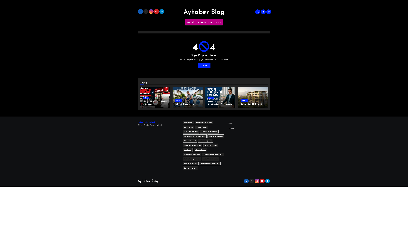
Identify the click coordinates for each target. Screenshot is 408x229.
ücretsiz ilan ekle (190, 168)
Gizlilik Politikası (205, 22)
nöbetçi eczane (200, 150)
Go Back (204, 65)
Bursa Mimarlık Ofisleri (251, 104)
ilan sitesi (187, 150)
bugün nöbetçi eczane (204, 122)
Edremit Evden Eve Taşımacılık (194, 136)
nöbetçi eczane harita (192, 154)
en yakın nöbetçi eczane (192, 145)
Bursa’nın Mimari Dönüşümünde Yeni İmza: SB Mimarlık (219, 104)
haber (145, 98)
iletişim (218, 22)
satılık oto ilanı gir (190, 163)
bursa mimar (188, 127)
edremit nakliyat (190, 141)
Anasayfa (191, 22)
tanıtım (244, 100)
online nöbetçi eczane (192, 159)
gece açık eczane (211, 145)
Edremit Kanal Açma (184, 104)
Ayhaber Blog (204, 12)
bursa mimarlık (202, 127)
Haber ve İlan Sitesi (146, 122)
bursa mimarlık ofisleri (209, 131)
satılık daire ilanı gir (210, 159)
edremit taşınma (205, 141)
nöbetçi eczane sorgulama (213, 154)
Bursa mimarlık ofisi (191, 131)
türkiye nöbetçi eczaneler (210, 163)
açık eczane (188, 122)
